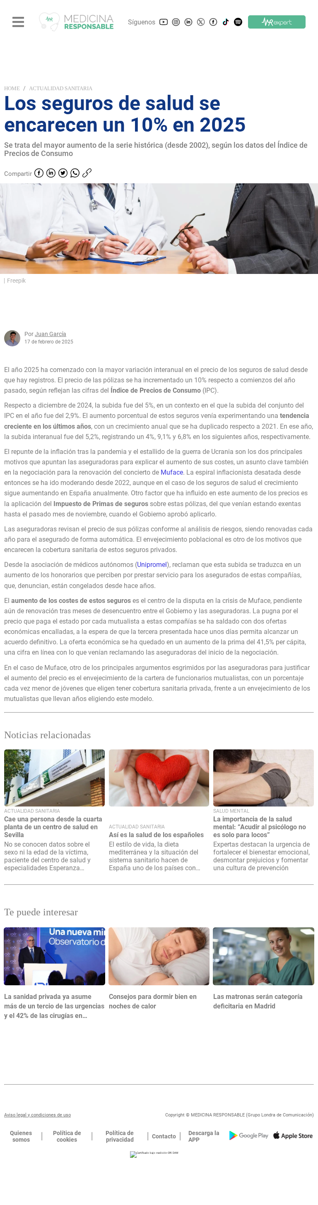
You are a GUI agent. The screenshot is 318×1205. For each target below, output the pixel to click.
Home (12, 88)
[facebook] (39, 173)
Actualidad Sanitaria (60, 88)
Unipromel (152, 565)
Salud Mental (231, 811)
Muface (172, 472)
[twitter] (63, 173)
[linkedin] (51, 173)
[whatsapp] (75, 173)
